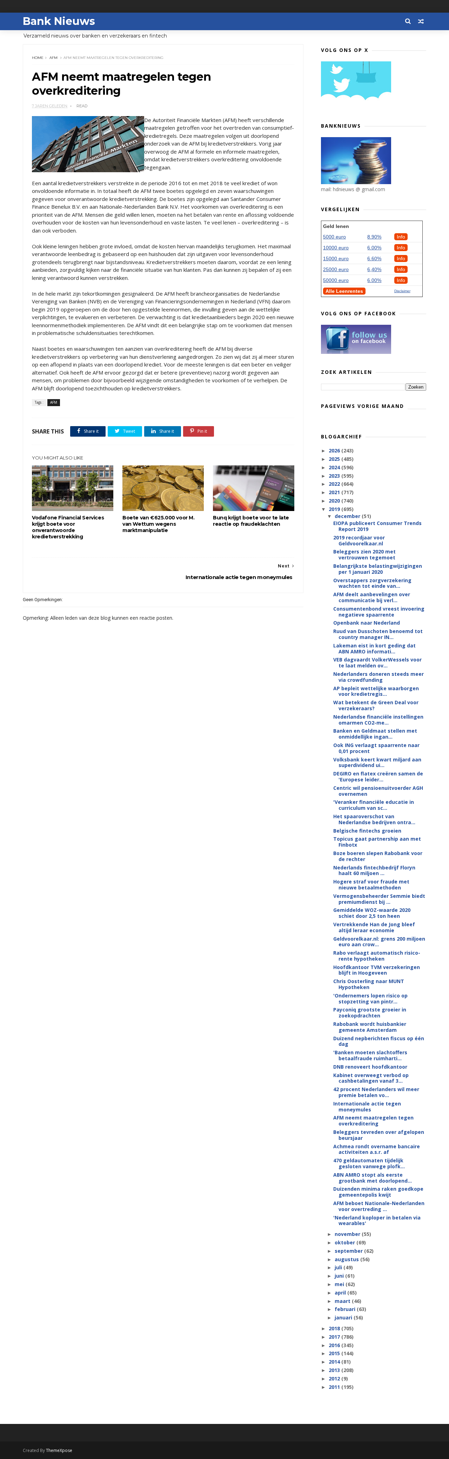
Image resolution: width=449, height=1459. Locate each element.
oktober (345, 1242)
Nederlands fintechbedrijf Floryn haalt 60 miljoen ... (374, 870)
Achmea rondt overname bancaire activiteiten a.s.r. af (376, 1149)
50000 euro (336, 280)
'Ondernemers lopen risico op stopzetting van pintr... (370, 998)
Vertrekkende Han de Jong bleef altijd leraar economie (374, 927)
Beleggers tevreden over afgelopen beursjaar (378, 1135)
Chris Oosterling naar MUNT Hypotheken (368, 984)
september (349, 1251)
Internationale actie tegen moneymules (367, 1106)
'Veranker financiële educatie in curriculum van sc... (373, 805)
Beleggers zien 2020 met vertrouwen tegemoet (364, 554)
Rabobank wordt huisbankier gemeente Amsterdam (369, 1027)
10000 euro (336, 247)
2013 (335, 1370)
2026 (335, 450)
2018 (335, 1328)
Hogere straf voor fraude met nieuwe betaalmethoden (371, 884)
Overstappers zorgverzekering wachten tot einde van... (372, 583)
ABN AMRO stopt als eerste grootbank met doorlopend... (372, 1177)
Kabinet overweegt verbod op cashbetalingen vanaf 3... (371, 1078)
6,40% (374, 269)
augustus (347, 1259)
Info (401, 237)
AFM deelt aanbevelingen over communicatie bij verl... (371, 597)
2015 (335, 1353)
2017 (335, 1336)
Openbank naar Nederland (366, 622)
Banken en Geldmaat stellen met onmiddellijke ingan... (375, 733)
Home (37, 57)
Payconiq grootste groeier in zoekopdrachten (369, 1012)
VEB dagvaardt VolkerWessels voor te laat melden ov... (377, 662)
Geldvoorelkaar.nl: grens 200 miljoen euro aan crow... (379, 941)
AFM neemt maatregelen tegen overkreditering (373, 1120)
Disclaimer (402, 291)
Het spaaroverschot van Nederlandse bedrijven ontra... (374, 819)
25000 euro (336, 269)
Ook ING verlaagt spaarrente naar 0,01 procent (376, 748)
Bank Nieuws (59, 21)
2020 (335, 500)
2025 (335, 459)
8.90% (374, 237)
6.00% (374, 247)
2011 (335, 1387)
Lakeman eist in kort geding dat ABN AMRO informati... (374, 648)
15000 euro (336, 258)
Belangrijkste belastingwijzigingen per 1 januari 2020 (377, 569)
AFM (53, 57)
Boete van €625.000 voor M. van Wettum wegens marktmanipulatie (158, 524)
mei (340, 1284)
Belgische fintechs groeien (367, 830)
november (348, 1234)
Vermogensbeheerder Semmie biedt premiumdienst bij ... (379, 899)
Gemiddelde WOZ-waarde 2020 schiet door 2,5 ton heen (371, 913)
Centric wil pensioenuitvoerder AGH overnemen (378, 791)
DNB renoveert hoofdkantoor (370, 1066)
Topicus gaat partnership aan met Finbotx (377, 841)
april (341, 1292)
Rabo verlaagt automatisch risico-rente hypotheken (376, 955)
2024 (335, 467)
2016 (335, 1345)
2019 (335, 509)
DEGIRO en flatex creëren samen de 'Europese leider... (378, 776)
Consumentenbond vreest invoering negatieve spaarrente (378, 611)
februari (346, 1309)
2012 (335, 1378)
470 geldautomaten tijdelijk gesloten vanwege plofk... (369, 1163)
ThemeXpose (59, 1450)
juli (339, 1267)
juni (340, 1275)
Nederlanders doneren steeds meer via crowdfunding (378, 677)
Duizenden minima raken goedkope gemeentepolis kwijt (378, 1191)
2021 (335, 492)
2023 (335, 475)
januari (344, 1317)
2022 (335, 483)
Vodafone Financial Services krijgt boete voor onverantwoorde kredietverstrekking (68, 527)
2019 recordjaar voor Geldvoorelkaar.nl (359, 540)
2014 (335, 1361)
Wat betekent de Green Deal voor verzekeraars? (375, 705)
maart (343, 1301)
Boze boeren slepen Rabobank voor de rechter (377, 856)
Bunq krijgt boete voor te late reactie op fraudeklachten (251, 521)
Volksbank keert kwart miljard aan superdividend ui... (377, 762)
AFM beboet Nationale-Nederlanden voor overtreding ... (378, 1206)
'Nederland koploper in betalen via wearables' (377, 1220)
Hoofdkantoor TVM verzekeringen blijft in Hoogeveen (376, 970)
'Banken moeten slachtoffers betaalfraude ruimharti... (370, 1055)
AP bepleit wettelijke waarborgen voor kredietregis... (376, 691)
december (348, 516)
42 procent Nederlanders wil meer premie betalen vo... (376, 1092)
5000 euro (334, 237)
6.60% (374, 258)
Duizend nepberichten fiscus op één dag (378, 1041)
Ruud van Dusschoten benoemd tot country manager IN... (378, 634)
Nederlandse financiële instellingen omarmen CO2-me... (378, 719)
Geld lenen (336, 226)
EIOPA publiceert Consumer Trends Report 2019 (377, 526)
